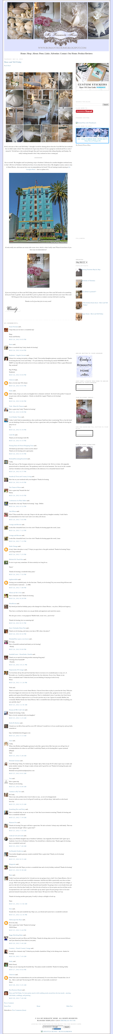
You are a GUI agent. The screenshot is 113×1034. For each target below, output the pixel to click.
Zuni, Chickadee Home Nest (17, 628)
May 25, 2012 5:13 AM (17, 736)
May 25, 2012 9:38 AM (17, 870)
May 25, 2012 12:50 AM (18, 705)
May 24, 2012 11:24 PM (18, 682)
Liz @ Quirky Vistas (15, 417)
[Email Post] (4, 315)
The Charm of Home (15, 487)
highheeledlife (13, 579)
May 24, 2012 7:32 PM (17, 574)
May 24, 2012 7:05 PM (17, 519)
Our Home (72, 53)
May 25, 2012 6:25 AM (17, 804)
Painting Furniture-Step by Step (91, 269)
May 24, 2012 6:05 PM (17, 386)
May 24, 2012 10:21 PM (18, 665)
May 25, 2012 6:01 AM (17, 773)
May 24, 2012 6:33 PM (17, 440)
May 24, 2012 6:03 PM (17, 339)
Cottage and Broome (15, 524)
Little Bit (12, 435)
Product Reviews (85, 53)
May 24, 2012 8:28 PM (17, 598)
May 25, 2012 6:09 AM (17, 786)
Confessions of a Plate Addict (17, 500)
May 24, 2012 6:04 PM (17, 350)
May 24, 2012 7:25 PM (17, 554)
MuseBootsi (12, 603)
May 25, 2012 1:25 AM (17, 718)
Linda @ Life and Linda (16, 835)
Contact (63, 53)
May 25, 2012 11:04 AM (18, 904)
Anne (10, 740)
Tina (10, 778)
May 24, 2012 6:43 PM (17, 482)
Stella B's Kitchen (14, 723)
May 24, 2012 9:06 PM (17, 649)
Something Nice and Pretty (17, 809)
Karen (11, 344)
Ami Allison (12, 511)
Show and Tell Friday (12, 62)
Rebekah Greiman (14, 760)
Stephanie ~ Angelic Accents (17, 355)
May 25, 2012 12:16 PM (18, 915)
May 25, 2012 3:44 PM (17, 930)
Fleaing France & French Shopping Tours (21, 445)
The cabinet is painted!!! (89, 292)
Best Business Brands (15, 990)
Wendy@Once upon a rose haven (19, 639)
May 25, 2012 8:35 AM (17, 859)
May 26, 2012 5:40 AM (17, 943)
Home (23, 53)
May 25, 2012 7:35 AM (17, 830)
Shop (29, 53)
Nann (10, 875)
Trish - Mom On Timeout (16, 406)
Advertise (55, 53)
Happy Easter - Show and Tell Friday (92, 314)
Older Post (69, 1006)
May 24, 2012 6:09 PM (17, 412)
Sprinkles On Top (67, 1020)
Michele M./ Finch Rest (16, 559)
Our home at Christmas (88, 281)
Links (47, 53)
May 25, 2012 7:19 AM (17, 817)
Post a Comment (9, 1003)
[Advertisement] (92, 162)
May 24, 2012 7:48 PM (17, 587)
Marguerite (12, 864)
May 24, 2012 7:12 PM (17, 530)
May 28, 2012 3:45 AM (17, 985)
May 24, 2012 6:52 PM (17, 506)
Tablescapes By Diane (15, 920)
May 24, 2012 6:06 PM (17, 401)
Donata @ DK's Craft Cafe (16, 710)
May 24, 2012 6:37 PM (17, 471)
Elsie (10, 909)
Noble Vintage (13, 546)
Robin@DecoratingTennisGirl (18, 459)
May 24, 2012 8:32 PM (17, 634)
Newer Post (7, 1006)
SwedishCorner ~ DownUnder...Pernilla (20, 654)
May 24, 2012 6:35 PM (17, 454)
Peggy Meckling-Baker (16, 935)
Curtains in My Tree (15, 791)
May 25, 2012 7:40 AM (17, 846)
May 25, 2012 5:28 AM (17, 756)
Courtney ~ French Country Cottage (20, 948)
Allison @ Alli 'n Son (15, 592)
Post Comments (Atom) (19, 1010)
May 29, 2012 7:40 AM (17, 998)
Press (41, 53)
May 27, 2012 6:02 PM (17, 969)
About (35, 53)
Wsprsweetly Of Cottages (16, 670)
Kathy (11, 391)
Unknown (12, 380)
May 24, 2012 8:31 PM (17, 623)
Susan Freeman (13, 327)
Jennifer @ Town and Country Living (20, 476)
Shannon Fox (13, 822)
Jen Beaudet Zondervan (16, 851)
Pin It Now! (7, 65)
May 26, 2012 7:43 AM (17, 956)
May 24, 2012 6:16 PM (17, 430)
